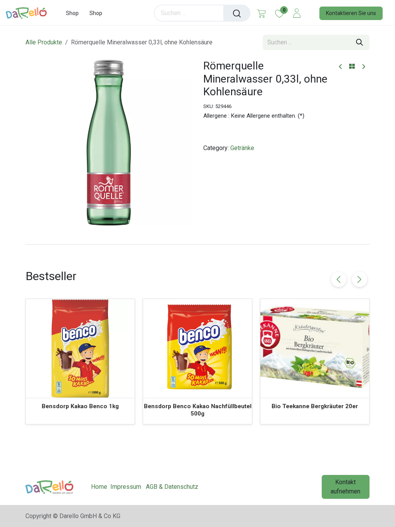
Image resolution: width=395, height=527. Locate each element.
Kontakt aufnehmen (345, 486)
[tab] (197, 244)
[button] (359, 279)
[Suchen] (236, 13)
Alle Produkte (43, 42)
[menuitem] (72, 13)
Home (99, 486)
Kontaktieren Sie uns (351, 13)
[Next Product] (363, 66)
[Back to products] (352, 67)
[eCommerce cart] (261, 13)
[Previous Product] (340, 66)
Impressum (125, 486)
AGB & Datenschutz (172, 486)
